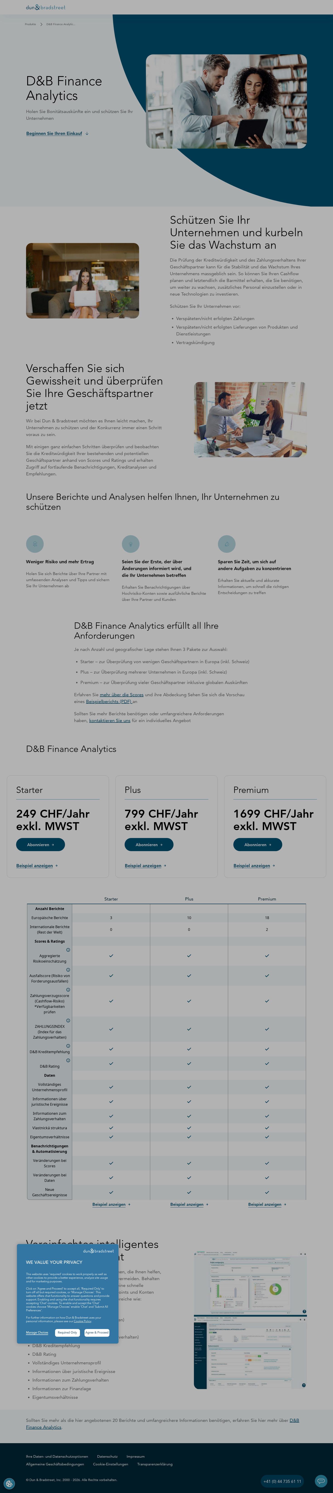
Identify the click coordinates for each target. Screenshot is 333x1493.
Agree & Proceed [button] (97, 1332)
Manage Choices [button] (37, 1332)
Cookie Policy (82, 1321)
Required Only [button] (67, 1332)
